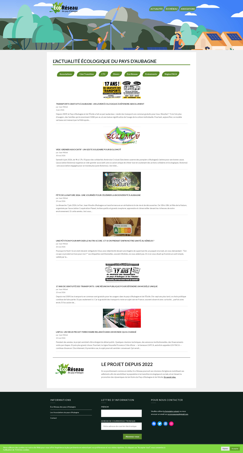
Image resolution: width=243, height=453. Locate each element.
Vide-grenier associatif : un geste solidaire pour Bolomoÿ (88, 149)
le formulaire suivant (171, 411)
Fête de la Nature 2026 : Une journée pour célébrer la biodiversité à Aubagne (98, 195)
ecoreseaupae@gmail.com (178, 414)
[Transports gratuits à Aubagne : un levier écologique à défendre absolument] (122, 90)
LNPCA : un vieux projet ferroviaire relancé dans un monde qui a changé (96, 332)
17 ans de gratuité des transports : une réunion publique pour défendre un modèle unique (107, 286)
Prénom (105, 407)
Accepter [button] (235, 449)
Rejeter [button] (225, 449)
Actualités (157, 9)
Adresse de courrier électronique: (118, 421)
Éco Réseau (171, 9)
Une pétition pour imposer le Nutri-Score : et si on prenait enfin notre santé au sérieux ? (105, 240)
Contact (53, 418)
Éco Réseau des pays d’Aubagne (63, 407)
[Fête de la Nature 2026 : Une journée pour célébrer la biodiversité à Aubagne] (122, 182)
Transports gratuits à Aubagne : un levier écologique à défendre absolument (100, 104)
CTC (103, 74)
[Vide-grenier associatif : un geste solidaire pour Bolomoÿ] (122, 136)
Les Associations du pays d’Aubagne (64, 412)
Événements (151, 74)
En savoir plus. (170, 377)
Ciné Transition (86, 74)
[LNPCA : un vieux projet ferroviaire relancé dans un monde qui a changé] (122, 318)
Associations (188, 9)
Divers (116, 74)
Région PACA (171, 74)
